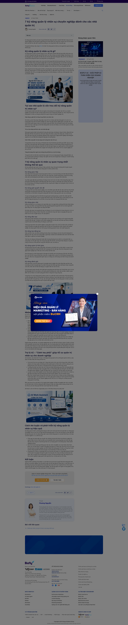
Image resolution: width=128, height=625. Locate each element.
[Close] (97, 294)
